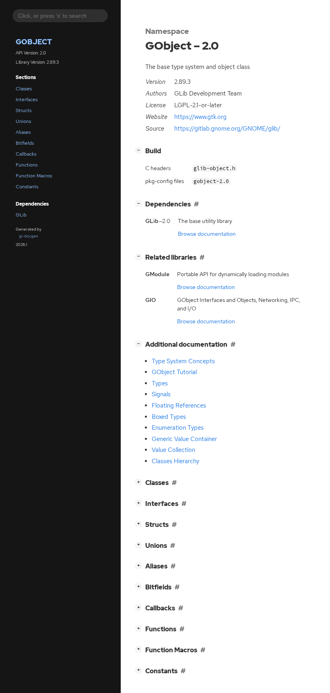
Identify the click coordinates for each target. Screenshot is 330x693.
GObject (34, 42)
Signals (161, 394)
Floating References (179, 406)
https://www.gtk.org (200, 117)
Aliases (23, 132)
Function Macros (34, 176)
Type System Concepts (183, 361)
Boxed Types (169, 417)
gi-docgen (28, 236)
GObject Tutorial (174, 372)
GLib (21, 215)
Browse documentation (207, 233)
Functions (26, 165)
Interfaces (26, 99)
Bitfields (25, 143)
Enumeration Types (178, 428)
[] (140, 150)
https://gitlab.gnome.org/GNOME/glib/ (227, 129)
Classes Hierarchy (175, 461)
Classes (24, 88)
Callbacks (26, 154)
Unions (23, 121)
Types (160, 383)
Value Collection (173, 450)
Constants (27, 186)
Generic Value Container (184, 439)
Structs (23, 110)
